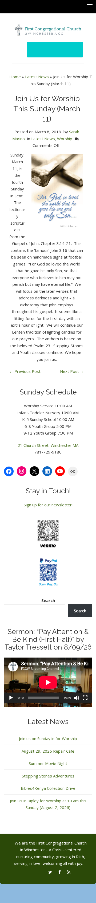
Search (48, 600)
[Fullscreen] (85, 698)
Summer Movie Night (48, 763)
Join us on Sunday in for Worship (48, 738)
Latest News (37, 76)
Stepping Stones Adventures (48, 776)
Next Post (72, 371)
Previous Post (25, 371)
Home (15, 76)
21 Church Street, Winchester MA (48, 445)
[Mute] (76, 698)
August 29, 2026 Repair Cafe (48, 751)
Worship (64, 138)
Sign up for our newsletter (48, 504)
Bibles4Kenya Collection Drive (48, 788)
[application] (48, 682)
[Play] (11, 698)
